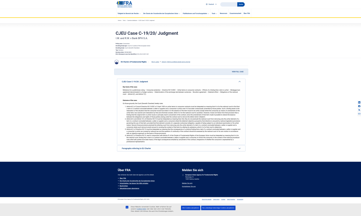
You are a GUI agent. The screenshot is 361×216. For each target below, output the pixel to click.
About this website (206, 199)
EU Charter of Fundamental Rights (134, 62)
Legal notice (216, 199)
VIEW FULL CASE (237, 72)
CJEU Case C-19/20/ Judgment (146, 20)
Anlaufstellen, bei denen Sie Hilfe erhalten (134, 183)
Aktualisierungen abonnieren (129, 188)
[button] (359, 102)
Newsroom (223, 13)
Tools (124, 20)
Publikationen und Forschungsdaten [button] (195, 13)
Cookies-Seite (141, 209)
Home (119, 20)
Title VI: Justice (155, 62)
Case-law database (132, 20)
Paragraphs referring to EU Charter (136, 148)
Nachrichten (124, 186)
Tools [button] (213, 13)
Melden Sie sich (187, 183)
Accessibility (240, 199)
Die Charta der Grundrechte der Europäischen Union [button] (160, 13)
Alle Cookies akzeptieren (190, 208)
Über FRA (247, 13)
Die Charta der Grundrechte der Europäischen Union (137, 181)
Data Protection (231, 199)
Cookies (223, 199)
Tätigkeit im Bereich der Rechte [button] (128, 13)
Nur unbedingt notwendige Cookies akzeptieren (218, 208)
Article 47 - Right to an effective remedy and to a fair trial (176, 62)
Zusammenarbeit (235, 13)
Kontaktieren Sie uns (189, 186)
